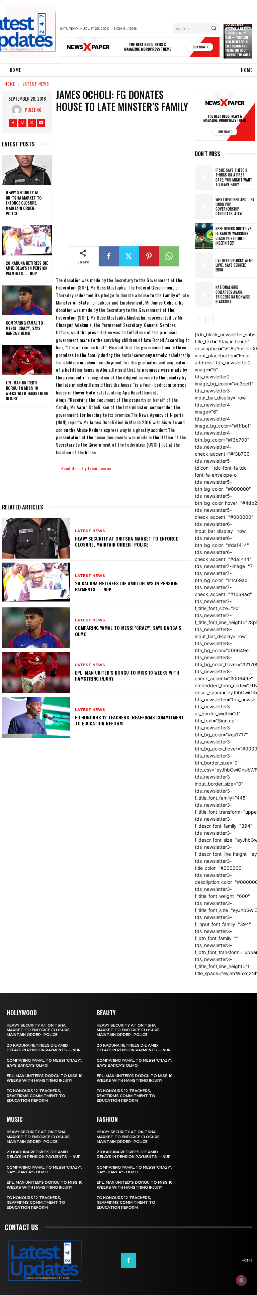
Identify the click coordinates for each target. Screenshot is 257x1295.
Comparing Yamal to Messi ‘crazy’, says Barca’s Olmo (24, 328)
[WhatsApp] (169, 256)
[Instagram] (22, 123)
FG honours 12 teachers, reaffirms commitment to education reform (129, 720)
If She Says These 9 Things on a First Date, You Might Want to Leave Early (234, 177)
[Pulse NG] (18, 110)
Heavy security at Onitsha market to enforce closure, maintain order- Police (23, 203)
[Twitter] (32, 123)
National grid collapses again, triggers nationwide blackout (233, 294)
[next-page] (209, 320)
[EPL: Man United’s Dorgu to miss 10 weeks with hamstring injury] (27, 360)
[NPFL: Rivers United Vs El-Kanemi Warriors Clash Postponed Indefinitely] (204, 236)
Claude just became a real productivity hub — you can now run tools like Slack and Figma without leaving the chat (237, 39)
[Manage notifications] (241, 1280)
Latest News (36, 84)
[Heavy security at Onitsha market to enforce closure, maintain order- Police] (27, 170)
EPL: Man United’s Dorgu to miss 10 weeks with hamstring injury (27, 390)
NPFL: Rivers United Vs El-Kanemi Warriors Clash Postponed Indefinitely (234, 236)
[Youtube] (41, 123)
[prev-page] (199, 320)
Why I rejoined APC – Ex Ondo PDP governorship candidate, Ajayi (235, 207)
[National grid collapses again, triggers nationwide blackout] (204, 294)
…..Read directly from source (83, 468)
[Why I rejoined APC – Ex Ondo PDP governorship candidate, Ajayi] (204, 206)
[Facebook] (13, 123)
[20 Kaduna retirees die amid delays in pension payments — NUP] (27, 240)
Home (10, 84)
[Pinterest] (149, 256)
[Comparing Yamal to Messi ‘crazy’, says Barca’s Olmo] (27, 300)
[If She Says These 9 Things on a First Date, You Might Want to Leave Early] (204, 177)
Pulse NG (33, 110)
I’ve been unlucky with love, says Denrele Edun (234, 265)
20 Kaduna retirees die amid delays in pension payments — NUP (27, 268)
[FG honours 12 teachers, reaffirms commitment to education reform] (36, 717)
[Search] (214, 28)
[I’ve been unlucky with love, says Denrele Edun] (204, 265)
